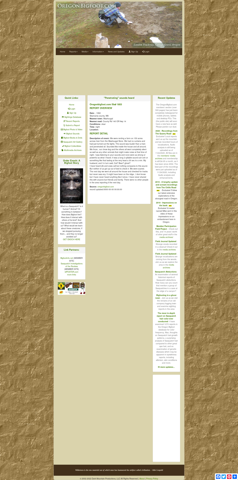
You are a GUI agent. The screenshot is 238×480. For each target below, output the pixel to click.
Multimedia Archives (72, 150)
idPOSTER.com (71, 271)
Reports (72, 51)
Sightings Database (72, 117)
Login (146, 51)
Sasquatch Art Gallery (72, 141)
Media (84, 51)
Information (97, 51)
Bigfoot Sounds (72, 133)
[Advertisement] (119, 74)
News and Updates (116, 51)
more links (71, 274)
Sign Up (134, 51)
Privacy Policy (152, 478)
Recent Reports (72, 121)
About (141, 478)
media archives (166, 237)
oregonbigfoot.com (106, 186)
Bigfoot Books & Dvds (72, 137)
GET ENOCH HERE (71, 239)
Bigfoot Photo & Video (72, 129)
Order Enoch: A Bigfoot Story (71, 161)
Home (62, 51)
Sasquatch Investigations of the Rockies (72, 265)
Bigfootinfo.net (66, 258)
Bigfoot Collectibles (72, 146)
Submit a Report (72, 125)
